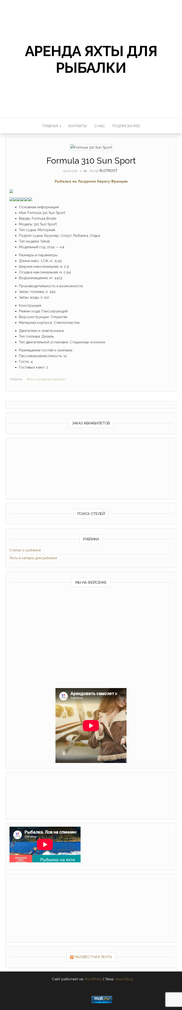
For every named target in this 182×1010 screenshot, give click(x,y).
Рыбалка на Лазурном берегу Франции (91, 181)
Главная (50, 126)
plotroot (109, 171)
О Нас (99, 126)
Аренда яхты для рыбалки (91, 59)
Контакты (77, 126)
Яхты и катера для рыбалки (46, 379)
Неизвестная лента (93, 957)
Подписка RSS (126, 126)
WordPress (93, 979)
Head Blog (124, 979)
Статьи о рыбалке (25, 550)
